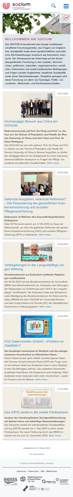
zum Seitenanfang (36, 454)
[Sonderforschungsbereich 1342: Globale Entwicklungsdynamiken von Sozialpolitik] (31, 480)
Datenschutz (33, 471)
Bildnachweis (51, 471)
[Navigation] (66, 6)
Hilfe (42, 471)
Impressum (21, 471)
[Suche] (55, 6)
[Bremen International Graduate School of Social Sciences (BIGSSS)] (10, 481)
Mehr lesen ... (54, 163)
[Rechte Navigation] (66, 17)
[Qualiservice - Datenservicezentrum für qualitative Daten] (49, 482)
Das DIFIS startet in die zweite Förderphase (36, 412)
